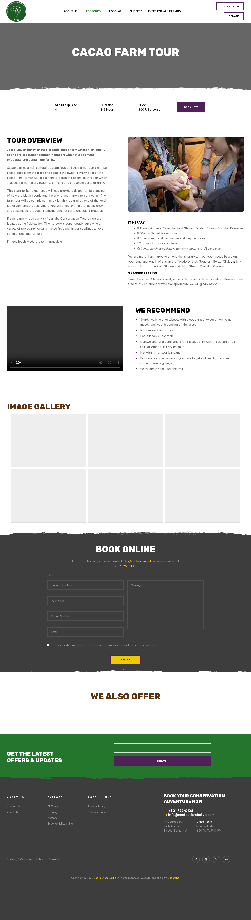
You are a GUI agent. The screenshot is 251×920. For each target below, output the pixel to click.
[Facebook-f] (196, 859)
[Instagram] (206, 859)
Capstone (173, 877)
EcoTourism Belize (104, 877)
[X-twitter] (216, 859)
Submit (125, 659)
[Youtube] (226, 859)
